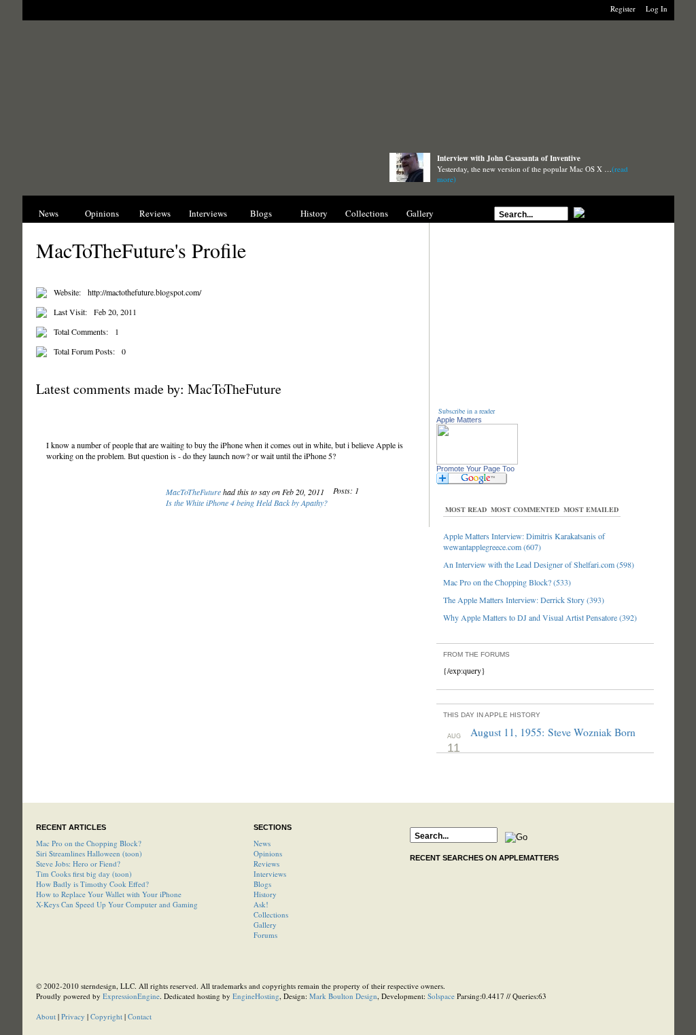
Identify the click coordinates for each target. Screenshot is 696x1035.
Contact (140, 1016)
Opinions (102, 213)
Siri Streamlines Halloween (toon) (89, 853)
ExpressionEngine (131, 996)
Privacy (73, 1016)
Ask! (261, 904)
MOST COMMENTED (525, 509)
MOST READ (466, 509)
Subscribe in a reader (466, 411)
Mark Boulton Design (343, 996)
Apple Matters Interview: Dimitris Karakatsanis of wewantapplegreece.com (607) (524, 541)
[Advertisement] (348, 90)
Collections (366, 213)
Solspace (441, 996)
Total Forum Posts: (84, 351)
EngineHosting (255, 996)
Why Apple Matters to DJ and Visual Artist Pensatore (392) (540, 617)
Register (623, 8)
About (46, 1016)
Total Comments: (81, 331)
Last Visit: (70, 311)
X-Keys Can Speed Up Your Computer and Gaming (117, 904)
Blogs (261, 213)
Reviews (155, 213)
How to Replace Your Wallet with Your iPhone (108, 894)
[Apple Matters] (192, 171)
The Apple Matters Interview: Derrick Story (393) (523, 599)
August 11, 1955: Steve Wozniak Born (553, 732)
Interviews (208, 213)
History (314, 213)
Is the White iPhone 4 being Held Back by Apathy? (247, 502)
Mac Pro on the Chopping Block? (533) (507, 582)
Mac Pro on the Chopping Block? (88, 843)
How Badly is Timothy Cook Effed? (92, 884)
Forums (265, 935)
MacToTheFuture (193, 491)
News (48, 213)
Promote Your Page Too (475, 469)
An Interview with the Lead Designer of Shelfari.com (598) (538, 564)
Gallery (420, 213)
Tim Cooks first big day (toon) (84, 874)
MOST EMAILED (591, 509)
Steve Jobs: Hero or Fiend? (78, 863)
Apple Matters (459, 420)
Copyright (106, 1016)
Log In (656, 8)
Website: (67, 292)
